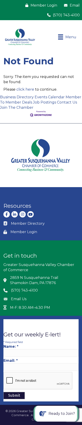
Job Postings (44, 102)
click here (25, 89)
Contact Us (67, 102)
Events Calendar (50, 97)
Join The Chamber (16, 107)
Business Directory (17, 97)
